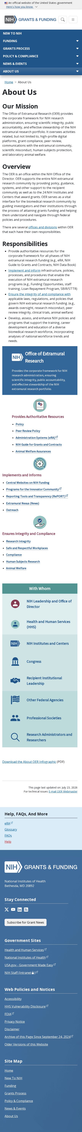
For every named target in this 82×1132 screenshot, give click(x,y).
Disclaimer (12, 1029)
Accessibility (13, 999)
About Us (11, 71)
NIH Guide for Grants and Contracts (39, 444)
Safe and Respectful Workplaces (27, 548)
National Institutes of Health (25, 957)
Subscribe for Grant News (25, 922)
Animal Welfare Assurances (33, 451)
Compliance (14, 555)
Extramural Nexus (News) (22, 503)
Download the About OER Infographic (29, 762)
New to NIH (12, 33)
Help (8, 842)
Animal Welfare (16, 568)
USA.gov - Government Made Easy (29, 965)
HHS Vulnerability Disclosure (25, 1006)
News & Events (15, 64)
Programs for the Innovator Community (32, 489)
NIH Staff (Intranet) (20, 973)
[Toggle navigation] (62, 19)
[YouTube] (13, 910)
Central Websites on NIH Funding (27, 482)
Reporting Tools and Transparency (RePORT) (35, 496)
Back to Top (65, 1125)
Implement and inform (24, 270)
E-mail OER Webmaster (63, 791)
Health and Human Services (24, 950)
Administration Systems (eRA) (35, 437)
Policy (20, 424)
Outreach (12, 510)
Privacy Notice (15, 1022)
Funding (10, 41)
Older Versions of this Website (26, 1044)
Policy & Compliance (20, 56)
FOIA (8, 1014)
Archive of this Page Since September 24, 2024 (37, 1037)
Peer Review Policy (28, 431)
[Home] (30, 20)
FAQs (8, 835)
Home (9, 82)
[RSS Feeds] (26, 910)
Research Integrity (18, 541)
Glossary (11, 829)
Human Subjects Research (23, 561)
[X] (7, 910)
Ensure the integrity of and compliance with (39, 294)
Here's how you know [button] (20, 7)
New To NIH (13, 1078)
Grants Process (16, 48)
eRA (7, 823)
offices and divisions (42, 227)
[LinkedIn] (20, 910)
